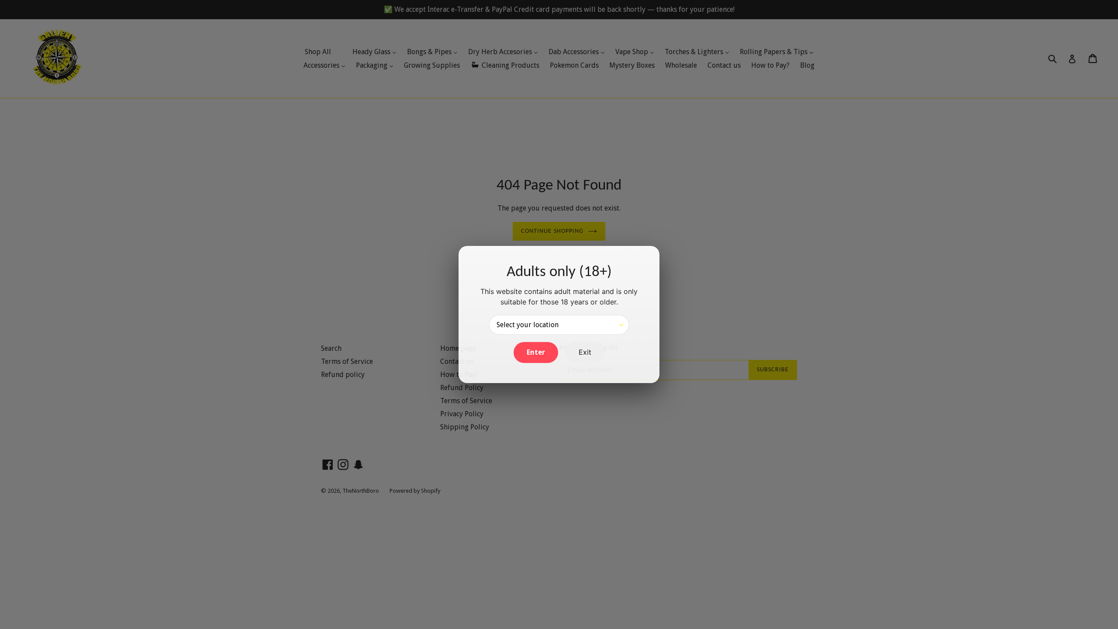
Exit (585, 352)
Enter (536, 352)
